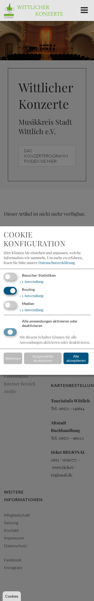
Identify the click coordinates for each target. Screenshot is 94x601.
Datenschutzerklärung (56, 262)
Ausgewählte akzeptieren (43, 358)
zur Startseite (33, 10)
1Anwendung (31, 281)
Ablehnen (13, 358)
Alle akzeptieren (76, 358)
